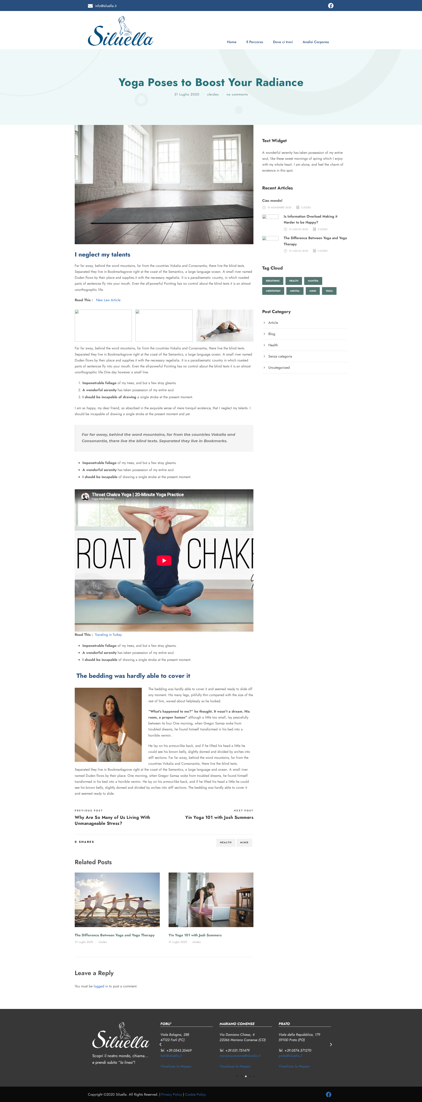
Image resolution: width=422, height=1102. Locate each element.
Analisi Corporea (316, 41)
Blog (271, 333)
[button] (160, 1044)
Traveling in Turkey (108, 634)
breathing (273, 280)
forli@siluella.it (171, 1055)
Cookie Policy (195, 1094)
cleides (213, 94)
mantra (313, 280)
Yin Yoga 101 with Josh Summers (195, 935)
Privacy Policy (171, 1094)
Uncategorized (279, 367)
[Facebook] (330, 5)
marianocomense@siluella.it (240, 1055)
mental (295, 291)
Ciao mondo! (272, 200)
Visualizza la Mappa (175, 1066)
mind (244, 842)
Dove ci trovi (283, 41)
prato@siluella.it (290, 1055)
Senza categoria (280, 356)
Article (273, 322)
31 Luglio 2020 (186, 94)
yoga (329, 291)
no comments (237, 94)
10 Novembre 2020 (279, 207)
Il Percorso (254, 41)
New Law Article (108, 300)
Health (273, 345)
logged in (101, 986)
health (226, 842)
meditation (273, 291)
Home (231, 41)
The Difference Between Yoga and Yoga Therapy (115, 935)
